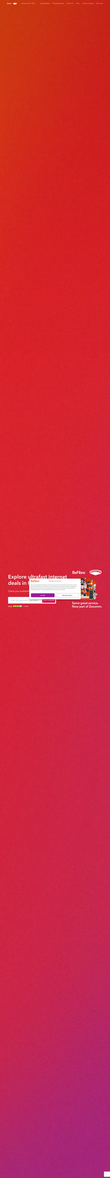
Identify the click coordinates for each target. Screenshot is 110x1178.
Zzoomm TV (70, 3)
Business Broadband (58, 3)
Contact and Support (88, 3)
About (77, 3)
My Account (99, 3)
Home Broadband (45, 3)
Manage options (67, 595)
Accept (42, 595)
